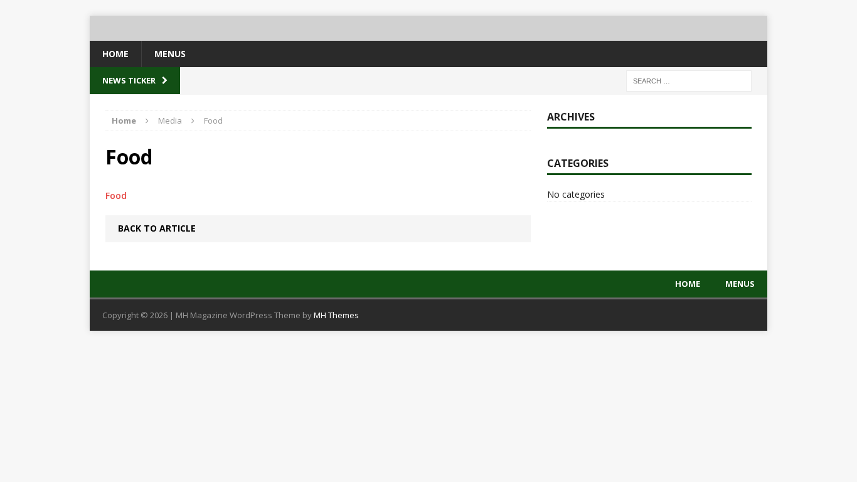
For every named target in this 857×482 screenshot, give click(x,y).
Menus (170, 54)
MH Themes (336, 315)
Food (116, 195)
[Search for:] (689, 80)
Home (115, 54)
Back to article (157, 228)
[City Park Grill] (428, 28)
